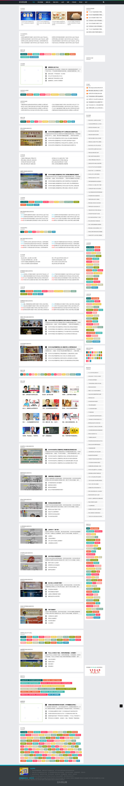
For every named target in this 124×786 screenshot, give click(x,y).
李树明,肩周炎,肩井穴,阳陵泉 (93, 199)
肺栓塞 (35, 760)
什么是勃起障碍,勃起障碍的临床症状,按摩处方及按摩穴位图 (99, 415)
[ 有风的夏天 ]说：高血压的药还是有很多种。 (53, 686)
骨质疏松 (52, 760)
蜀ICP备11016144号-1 (69, 776)
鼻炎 (54, 752)
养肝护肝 (96, 600)
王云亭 (99, 580)
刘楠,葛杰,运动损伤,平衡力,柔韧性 (94, 141)
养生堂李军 (97, 617)
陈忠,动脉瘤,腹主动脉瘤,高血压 (94, 512)
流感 (22, 755)
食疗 (86, 2)
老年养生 (89, 270)
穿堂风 (88, 577)
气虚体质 (36, 94)
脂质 (58, 54)
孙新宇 (88, 551)
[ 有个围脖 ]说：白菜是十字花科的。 (52, 680)
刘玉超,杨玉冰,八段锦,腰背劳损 (95, 105)
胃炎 (63, 752)
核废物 (98, 540)
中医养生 (23, 553)
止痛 (53, 755)
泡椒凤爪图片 (51, 661)
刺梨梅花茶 (97, 588)
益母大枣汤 (89, 600)
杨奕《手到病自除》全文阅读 (58, 73)
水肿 (62, 758)
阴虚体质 (42, 94)
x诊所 (62, 2)
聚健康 (53, 743)
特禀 (50, 231)
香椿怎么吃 (99, 608)
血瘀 (42, 231)
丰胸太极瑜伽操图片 (92, 405)
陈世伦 (42, 54)
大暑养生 (54, 639)
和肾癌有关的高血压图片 (54, 514)
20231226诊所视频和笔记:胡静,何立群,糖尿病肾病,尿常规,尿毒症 (63, 360)
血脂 (49, 755)
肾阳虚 (44, 746)
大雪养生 (47, 642)
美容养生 (96, 264)
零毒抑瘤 (94, 580)
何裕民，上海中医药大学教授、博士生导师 (72, 394)
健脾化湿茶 (51, 121)
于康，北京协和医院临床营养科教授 (51, 408)
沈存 (88, 560)
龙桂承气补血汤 (68, 202)
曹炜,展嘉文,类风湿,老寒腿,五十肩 (94, 228)
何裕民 (48, 737)
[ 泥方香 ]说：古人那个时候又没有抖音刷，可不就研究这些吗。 (56, 683)
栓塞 (40, 758)
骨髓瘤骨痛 (36, 54)
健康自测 (50, 78)
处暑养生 (66, 639)
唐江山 (93, 551)
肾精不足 (98, 568)
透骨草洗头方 (55, 94)
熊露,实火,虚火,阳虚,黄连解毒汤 (94, 390)
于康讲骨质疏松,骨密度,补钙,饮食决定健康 (96, 383)
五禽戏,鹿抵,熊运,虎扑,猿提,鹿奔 (94, 451)
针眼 (98, 571)
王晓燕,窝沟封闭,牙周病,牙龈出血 (60, 160)
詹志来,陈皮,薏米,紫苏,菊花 (58, 263)
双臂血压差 (23, 54)
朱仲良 (98, 614)
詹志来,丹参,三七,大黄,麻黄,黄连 (94, 170)
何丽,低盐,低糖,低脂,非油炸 (93, 152)
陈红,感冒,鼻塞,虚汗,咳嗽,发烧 (28, 163)
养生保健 (61, 778)
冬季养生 (41, 637)
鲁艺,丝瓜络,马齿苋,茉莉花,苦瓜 (59, 261)
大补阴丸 (100, 284)
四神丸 (94, 270)
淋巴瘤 (41, 752)
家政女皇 (60, 735)
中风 (43, 760)
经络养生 (76, 202)
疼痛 (49, 374)
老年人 (62, 740)
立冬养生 (35, 642)
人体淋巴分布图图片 (58, 80)
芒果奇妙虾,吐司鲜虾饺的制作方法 (95, 419)
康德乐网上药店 (34, 779)
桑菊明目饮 (89, 617)
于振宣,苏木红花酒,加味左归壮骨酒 (95, 516)
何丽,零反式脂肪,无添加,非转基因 (94, 138)
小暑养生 (47, 639)
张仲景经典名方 (91, 603)
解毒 (65, 746)
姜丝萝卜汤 (89, 545)
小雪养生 (41, 642)
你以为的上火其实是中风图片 (55, 583)
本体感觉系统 (90, 542)
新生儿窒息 (89, 597)
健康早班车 (50, 740)
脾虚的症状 (89, 588)
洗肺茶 (48, 94)
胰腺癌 (65, 755)
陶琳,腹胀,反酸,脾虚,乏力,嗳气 (95, 90)
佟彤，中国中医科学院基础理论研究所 (71, 435)
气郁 (46, 231)
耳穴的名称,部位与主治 (56, 76)
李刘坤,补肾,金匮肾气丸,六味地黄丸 (95, 469)
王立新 (95, 545)
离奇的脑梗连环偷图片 (53, 591)
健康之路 (48, 2)
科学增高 (89, 591)
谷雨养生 (78, 637)
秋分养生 (78, 639)
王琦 (72, 737)
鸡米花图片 (51, 664)
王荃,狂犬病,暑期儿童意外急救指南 (29, 263)
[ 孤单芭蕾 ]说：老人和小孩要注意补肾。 (31, 686)
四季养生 (78, 735)
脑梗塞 (93, 534)
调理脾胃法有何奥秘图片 (54, 565)
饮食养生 (23, 204)
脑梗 (22, 752)
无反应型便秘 (94, 560)
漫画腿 (88, 534)
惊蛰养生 (60, 637)
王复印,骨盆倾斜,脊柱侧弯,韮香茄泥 (95, 480)
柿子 (40, 121)
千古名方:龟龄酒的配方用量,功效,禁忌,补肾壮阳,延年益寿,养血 (103, 12)
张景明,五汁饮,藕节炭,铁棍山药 (95, 99)
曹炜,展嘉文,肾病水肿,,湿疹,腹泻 (29, 160)
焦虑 (26, 749)
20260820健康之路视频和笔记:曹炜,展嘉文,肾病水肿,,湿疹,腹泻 (63, 188)
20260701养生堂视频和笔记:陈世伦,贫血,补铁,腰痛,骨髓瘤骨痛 (63, 138)
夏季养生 (29, 637)
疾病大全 (23, 737)
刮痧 (77, 746)
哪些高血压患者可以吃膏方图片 (94, 423)
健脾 (46, 749)
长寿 (34, 749)
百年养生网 (23, 2)
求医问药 (82, 778)
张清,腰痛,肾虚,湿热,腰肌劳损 (94, 195)
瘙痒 (70, 755)
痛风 (65, 732)
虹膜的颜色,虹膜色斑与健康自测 (94, 473)
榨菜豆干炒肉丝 (91, 614)
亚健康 (69, 732)
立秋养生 (60, 639)
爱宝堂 (41, 778)
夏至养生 (41, 639)
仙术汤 (95, 278)
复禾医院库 (61, 779)
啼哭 (97, 577)
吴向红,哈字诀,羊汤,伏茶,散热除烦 (94, 167)
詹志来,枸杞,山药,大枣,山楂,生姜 (94, 145)
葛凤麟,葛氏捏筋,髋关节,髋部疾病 (94, 509)
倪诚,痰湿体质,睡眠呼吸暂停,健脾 (94, 394)
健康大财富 (43, 740)
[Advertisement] (31, 75)
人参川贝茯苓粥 (98, 273)
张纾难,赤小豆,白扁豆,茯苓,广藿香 (60, 158)
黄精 (69, 121)
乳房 (36, 121)
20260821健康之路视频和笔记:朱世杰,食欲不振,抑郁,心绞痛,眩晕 (63, 185)
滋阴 (73, 746)
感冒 (78, 760)
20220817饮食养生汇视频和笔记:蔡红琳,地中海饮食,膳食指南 (62, 458)
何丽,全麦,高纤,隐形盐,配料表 (94, 156)
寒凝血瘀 (96, 563)
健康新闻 (22, 701)
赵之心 (62, 737)
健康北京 (35, 743)
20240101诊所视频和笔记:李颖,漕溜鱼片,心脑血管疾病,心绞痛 (63, 353)
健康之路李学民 (91, 554)
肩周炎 (26, 755)
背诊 (96, 557)
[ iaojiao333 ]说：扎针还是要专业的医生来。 (31, 680)
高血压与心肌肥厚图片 (53, 511)
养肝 (22, 749)
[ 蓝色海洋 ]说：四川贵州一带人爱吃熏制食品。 (52, 691)
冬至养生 (54, 642)
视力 (36, 758)
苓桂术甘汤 (97, 281)
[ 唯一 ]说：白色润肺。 (54, 694)
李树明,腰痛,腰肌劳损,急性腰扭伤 (94, 181)
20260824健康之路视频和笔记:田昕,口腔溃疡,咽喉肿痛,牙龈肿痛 (63, 174)
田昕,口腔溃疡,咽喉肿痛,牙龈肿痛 (60, 163)
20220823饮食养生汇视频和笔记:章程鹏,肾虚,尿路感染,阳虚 (62, 449)
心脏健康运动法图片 (53, 543)
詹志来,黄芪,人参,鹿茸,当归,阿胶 (29, 258)
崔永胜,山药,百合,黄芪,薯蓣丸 (94, 174)
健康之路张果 (90, 531)
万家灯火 (66, 735)
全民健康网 (96, 778)
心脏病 (22, 526)
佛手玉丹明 (89, 264)
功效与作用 (23, 606)
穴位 (49, 76)
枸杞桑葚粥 (99, 332)
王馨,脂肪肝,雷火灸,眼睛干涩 (95, 102)
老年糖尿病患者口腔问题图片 (55, 482)
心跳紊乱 (96, 606)
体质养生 (96, 276)
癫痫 (61, 755)
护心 (70, 743)
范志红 (53, 737)
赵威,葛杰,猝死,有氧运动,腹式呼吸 (94, 163)
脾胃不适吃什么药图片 (53, 562)
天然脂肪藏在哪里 (91, 448)
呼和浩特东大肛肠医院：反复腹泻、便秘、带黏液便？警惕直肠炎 (63, 718)
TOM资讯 (68, 778)
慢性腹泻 (99, 583)
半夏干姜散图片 (52, 609)
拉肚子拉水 (56, 67)
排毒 (22, 746)
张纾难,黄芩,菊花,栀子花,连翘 (28, 162)
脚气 (71, 758)
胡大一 (67, 737)
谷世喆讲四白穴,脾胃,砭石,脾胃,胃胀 (95, 426)
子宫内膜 (75, 755)
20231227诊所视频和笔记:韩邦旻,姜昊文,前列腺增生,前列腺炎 (63, 358)
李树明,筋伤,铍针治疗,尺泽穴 (93, 177)
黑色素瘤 (29, 760)
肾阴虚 (78, 743)
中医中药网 (90, 778)
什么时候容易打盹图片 (92, 408)
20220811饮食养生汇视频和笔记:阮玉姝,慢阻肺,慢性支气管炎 (62, 463)
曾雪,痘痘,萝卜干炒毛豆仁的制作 (94, 376)
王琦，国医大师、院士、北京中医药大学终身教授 (54, 422)
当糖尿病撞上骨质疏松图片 (54, 476)
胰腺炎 (57, 758)
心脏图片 (50, 536)
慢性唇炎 (23, 121)
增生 (32, 752)
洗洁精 (88, 571)
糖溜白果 (100, 270)
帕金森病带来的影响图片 (93, 455)
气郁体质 (62, 94)
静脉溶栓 (97, 542)
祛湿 (54, 749)
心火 (30, 749)
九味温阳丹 (67, 291)
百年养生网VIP (52, 778)
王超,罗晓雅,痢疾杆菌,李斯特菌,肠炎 (95, 192)
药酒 (22, 271)
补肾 (38, 749)
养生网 (39, 779)
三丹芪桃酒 (98, 565)
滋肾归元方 (23, 294)
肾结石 (66, 758)
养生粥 (56, 202)
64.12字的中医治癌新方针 (93, 372)
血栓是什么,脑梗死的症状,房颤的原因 (95, 498)
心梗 (57, 760)
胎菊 (88, 528)
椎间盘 (36, 752)
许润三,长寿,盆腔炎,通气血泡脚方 (94, 476)
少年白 (93, 571)
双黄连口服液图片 (52, 618)
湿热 (38, 231)
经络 (30, 746)
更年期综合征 (90, 537)
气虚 (22, 231)
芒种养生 (35, 639)
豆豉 (96, 537)
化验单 (73, 740)
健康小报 (47, 743)
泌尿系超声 (48, 54)
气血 (62, 749)
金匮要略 (29, 740)
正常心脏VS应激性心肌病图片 (55, 540)
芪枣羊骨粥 (89, 281)
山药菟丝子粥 (90, 330)
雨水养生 (54, 637)
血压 (42, 374)
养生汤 (61, 202)
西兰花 (88, 574)
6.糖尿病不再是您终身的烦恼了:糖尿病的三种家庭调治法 (99, 458)
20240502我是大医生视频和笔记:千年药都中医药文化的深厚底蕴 (63, 331)
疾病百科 (23, 579)
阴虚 (57, 121)
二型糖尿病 (89, 594)
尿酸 (65, 121)
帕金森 (72, 752)
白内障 (67, 752)
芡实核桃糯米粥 (25, 57)
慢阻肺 (58, 752)
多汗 (94, 583)
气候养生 (95, 318)
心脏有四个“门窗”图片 (53, 529)
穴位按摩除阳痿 (91, 505)
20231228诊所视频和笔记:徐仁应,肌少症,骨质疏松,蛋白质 (61, 355)
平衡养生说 (30, 737)
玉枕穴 (98, 603)
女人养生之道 (24, 202)
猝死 (50, 752)
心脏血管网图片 (52, 538)
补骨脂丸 (89, 321)
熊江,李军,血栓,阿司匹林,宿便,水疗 (60, 258)
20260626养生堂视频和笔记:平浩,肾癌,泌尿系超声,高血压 (61, 140)
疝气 (26, 758)
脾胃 (61, 121)
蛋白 (68, 374)
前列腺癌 (31, 758)
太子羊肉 (94, 585)
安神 (66, 743)
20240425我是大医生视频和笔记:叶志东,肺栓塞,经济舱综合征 (62, 333)
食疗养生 (46, 202)
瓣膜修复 (73, 54)
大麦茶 (88, 580)
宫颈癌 (44, 755)
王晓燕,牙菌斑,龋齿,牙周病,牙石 (28, 158)
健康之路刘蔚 (90, 565)
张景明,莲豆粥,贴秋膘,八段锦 (59, 259)
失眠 (74, 760)
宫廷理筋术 (89, 273)
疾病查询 (57, 779)
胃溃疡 (48, 758)
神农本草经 (36, 740)
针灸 (66, 749)
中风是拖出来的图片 (53, 589)
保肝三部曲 (95, 591)
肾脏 (99, 548)
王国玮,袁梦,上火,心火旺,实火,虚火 (96, 107)
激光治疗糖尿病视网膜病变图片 (55, 489)
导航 (34, 2)
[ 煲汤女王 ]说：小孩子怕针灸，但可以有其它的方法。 (34, 694)
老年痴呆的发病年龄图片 (93, 401)
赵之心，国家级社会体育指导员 (30, 408)
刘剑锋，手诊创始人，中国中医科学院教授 (33, 435)
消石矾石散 (95, 611)
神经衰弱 (75, 732)
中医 (64, 778)
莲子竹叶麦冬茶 (91, 540)
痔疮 (47, 760)
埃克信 (88, 608)
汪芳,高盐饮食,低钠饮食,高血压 (94, 462)
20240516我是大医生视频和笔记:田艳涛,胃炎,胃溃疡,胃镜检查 (63, 326)
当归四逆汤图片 (52, 620)
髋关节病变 (89, 548)
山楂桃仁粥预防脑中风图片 (54, 594)
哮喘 (80, 749)
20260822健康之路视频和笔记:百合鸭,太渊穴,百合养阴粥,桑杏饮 (63, 183)
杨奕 (49, 73)
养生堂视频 (40, 2)
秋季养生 (35, 637)
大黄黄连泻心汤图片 (53, 616)
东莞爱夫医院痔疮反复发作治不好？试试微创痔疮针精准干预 (62, 713)
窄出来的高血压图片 (53, 516)
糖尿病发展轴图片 (52, 487)
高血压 (78, 374)
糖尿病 (59, 374)
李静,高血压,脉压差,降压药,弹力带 (96, 87)
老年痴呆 (27, 752)
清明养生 (72, 637)
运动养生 (36, 204)
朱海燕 (67, 54)
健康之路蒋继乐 (94, 528)
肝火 (69, 746)
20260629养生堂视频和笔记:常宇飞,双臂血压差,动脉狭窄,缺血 (63, 131)
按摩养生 (31, 202)
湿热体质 (68, 94)
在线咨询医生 (27, 779)
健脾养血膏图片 (52, 569)
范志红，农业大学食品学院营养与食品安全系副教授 (74, 408)
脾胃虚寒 (45, 121)
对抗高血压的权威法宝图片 (54, 503)
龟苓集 (94, 312)
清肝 (95, 548)
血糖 (66, 760)
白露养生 (72, 639)
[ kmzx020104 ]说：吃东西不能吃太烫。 (65, 688)
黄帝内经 (77, 737)
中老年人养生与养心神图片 (93, 484)
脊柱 (77, 752)
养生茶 (80, 2)
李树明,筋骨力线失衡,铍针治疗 (94, 206)
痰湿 (34, 231)
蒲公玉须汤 (89, 563)
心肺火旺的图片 (52, 659)
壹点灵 (100, 778)
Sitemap (58, 776)
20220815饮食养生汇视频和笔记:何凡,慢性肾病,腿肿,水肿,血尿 (63, 460)
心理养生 (96, 267)
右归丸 (88, 287)
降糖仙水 (89, 611)
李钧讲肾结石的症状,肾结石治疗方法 (95, 440)
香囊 (57, 746)
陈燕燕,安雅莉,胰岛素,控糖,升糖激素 (95, 231)
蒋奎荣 (95, 594)
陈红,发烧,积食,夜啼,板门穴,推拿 (59, 162)
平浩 (54, 54)
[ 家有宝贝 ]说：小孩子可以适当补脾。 (30, 683)
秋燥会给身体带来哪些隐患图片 (94, 444)
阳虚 (73, 121)
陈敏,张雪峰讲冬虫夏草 (92, 502)
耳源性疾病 (97, 597)
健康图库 (50, 80)
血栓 (76, 749)
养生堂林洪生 (95, 574)
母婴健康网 (76, 778)
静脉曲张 (39, 755)
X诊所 (22, 343)
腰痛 (46, 752)
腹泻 (70, 760)
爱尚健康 (57, 740)
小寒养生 (60, 642)
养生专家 (22, 381)
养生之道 (36, 737)
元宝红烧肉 (89, 606)
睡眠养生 (89, 341)
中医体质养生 (60, 743)
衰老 (50, 749)
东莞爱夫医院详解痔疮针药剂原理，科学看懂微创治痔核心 (62, 704)
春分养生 (66, 637)
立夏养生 (23, 639)
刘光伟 (93, 608)
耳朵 (31, 755)
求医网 (42, 779)
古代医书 (35, 746)
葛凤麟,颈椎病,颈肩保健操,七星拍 (94, 466)
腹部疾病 (50, 67)
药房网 (46, 779)
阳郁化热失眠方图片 (92, 387)
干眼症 (75, 758)
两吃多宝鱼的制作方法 (92, 433)
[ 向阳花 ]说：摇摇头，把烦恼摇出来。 (30, 691)
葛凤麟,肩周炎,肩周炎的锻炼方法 (94, 487)
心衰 (44, 758)
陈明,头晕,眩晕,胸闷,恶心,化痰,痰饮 (95, 491)
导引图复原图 (91, 412)
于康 (58, 737)
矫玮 (100, 557)
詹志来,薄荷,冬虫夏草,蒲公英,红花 (94, 149)
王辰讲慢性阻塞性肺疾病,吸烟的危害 (95, 430)
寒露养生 (23, 642)
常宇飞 (30, 54)
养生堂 (22, 128)
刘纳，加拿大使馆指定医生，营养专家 (71, 422)
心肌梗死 (23, 760)
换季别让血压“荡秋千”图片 (54, 509)
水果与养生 (30, 204)
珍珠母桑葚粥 (96, 341)
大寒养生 (66, 642)
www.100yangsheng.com (40, 776)
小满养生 (29, 639)
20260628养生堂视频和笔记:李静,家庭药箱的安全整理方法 (62, 145)
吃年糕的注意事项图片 (92, 379)
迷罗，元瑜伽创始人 (47, 435)
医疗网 (57, 778)
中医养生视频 (38, 202)
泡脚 (68, 2)
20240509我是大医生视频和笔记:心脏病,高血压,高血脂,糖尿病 (63, 329)
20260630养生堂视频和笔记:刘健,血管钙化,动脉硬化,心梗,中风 (63, 142)
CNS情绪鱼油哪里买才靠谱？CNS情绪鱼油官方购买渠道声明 (63, 711)
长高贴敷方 (30, 94)
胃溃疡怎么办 (98, 531)
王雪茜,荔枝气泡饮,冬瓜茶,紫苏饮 (94, 188)
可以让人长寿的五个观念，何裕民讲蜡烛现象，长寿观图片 (62, 652)
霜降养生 (29, 642)
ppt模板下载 (45, 778)
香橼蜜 (88, 284)
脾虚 (58, 749)
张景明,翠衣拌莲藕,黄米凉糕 (95, 93)
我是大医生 (55, 2)
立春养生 (47, 637)
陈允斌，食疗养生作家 (47, 394)
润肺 (61, 746)
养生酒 (88, 335)
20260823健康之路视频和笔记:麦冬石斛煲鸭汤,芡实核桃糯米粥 (63, 181)
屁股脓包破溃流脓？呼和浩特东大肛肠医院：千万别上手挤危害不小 (64, 715)
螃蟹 (32, 121)
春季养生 (23, 637)
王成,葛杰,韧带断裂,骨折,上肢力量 (29, 259)
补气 (49, 746)
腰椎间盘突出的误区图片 (54, 596)
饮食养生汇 (23, 446)
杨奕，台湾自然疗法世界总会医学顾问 (32, 394)
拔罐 (53, 746)
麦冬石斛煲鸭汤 (34, 57)
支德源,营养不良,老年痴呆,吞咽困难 (95, 235)
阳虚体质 (74, 94)
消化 (64, 374)
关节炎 (61, 760)
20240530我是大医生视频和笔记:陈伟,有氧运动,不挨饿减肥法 (62, 320)
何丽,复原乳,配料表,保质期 (93, 134)
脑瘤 (53, 758)
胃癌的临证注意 (91, 397)
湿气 (40, 746)
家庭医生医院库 (51, 779)
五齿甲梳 (89, 583)
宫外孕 (22, 735)
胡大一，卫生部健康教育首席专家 (31, 422)
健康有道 (41, 743)
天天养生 (29, 743)
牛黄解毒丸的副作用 (92, 437)
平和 (54, 231)
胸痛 (22, 758)
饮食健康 (86, 778)
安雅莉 (62, 54)
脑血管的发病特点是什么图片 (94, 494)
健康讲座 (42, 737)
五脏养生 (94, 284)
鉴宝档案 (37, 778)
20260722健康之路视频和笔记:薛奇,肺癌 (30, 261)
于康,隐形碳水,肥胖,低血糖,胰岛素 (96, 96)
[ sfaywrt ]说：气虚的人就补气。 (28, 688)
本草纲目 (23, 740)
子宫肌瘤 (28, 735)
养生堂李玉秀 (90, 557)
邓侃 (93, 577)
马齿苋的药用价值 (52, 567)
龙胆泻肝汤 (89, 276)
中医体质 (74, 2)
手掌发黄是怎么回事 (58, 78)
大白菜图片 (51, 623)
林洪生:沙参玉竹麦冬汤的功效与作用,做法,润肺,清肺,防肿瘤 (102, 32)
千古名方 (70, 749)
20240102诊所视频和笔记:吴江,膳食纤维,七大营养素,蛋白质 (62, 347)
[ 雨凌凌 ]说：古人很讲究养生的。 (46, 688)
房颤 (57, 755)
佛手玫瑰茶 (89, 278)
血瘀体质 (23, 94)
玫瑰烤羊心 (94, 287)
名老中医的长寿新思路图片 (54, 556)
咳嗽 (39, 760)
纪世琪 (88, 585)
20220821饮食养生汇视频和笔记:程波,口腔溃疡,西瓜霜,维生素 (63, 456)
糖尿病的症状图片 (52, 485)
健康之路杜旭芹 (91, 568)
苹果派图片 (51, 666)
